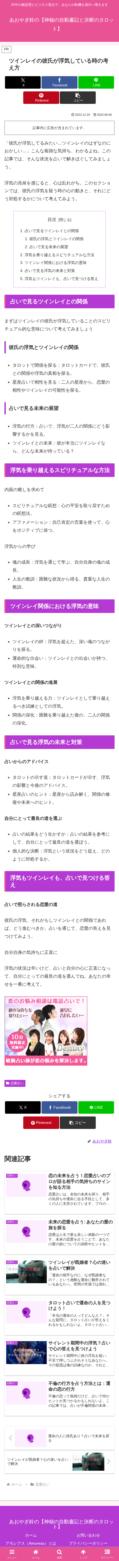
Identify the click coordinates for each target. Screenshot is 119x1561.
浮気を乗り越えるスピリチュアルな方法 (59, 255)
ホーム (31, 1535)
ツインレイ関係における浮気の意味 (56, 262)
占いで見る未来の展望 (48, 247)
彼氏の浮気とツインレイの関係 (56, 239)
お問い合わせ (88, 1535)
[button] (77, 97)
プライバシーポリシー (88, 1543)
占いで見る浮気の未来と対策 (50, 270)
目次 (52, 219)
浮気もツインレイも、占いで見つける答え (61, 278)
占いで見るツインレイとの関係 (52, 230)
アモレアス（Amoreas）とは (31, 1543)
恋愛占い (17, 1083)
